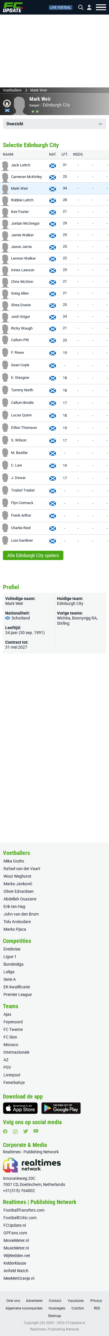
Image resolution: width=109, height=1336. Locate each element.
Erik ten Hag (14, 906)
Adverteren (34, 1301)
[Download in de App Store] (20, 1108)
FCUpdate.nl (14, 1225)
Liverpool (11, 1075)
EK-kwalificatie (16, 987)
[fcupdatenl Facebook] (5, 1131)
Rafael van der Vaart (21, 868)
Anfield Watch (15, 1270)
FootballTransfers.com (23, 1210)
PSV (7, 1067)
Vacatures (76, 1301)
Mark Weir (38, 90)
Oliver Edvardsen (18, 891)
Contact (55, 1301)
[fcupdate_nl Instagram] (15, 1132)
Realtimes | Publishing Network (54, 1329)
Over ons (13, 1301)
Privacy (96, 1301)
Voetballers (12, 90)
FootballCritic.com (20, 1217)
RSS (97, 1308)
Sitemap (54, 1316)
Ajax (7, 1014)
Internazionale (16, 1052)
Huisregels (57, 1308)
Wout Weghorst (17, 876)
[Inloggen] (87, 7)
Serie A (9, 979)
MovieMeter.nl (16, 1240)
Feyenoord (13, 1022)
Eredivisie (11, 949)
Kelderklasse (14, 1263)
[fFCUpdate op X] (26, 1131)
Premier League (17, 994)
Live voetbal (60, 8)
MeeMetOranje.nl (18, 1278)
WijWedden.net (16, 1255)
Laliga (9, 971)
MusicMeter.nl (16, 1248)
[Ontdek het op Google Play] (61, 1108)
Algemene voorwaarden (24, 1308)
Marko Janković (17, 883)
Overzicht (14, 123)
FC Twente (13, 1029)
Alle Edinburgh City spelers (33, 555)
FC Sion (10, 1037)
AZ (5, 1059)
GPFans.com (15, 1233)
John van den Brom (21, 914)
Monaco (10, 1044)
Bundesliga (13, 964)
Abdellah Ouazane (19, 899)
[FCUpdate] (13, 7)
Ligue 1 (10, 956)
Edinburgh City (56, 105)
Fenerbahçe (14, 1082)
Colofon (78, 1308)
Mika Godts (13, 861)
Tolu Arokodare (17, 921)
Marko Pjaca (14, 929)
